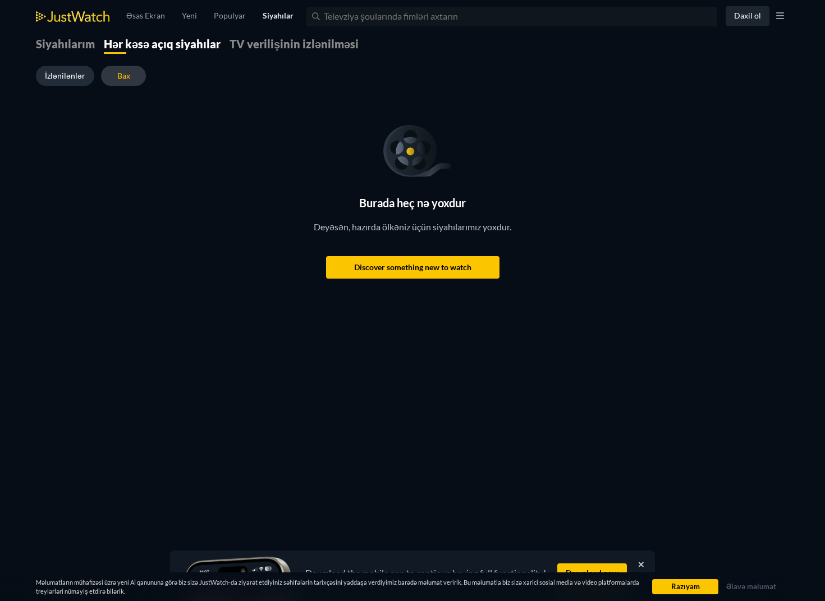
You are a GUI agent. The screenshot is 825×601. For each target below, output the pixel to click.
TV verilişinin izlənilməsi (294, 44)
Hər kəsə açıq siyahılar (162, 44)
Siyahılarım (65, 44)
